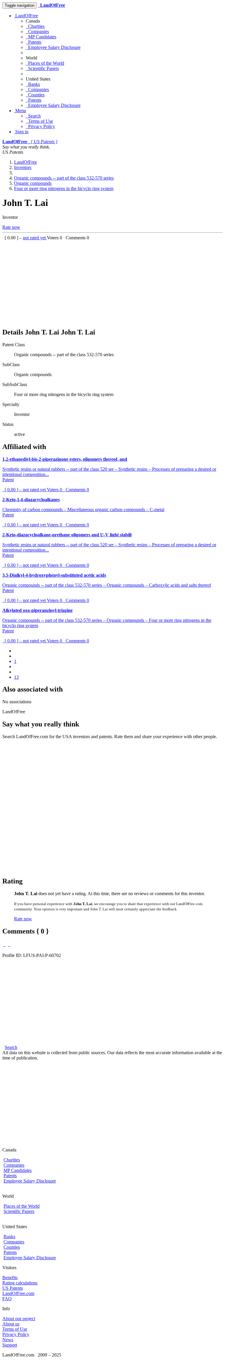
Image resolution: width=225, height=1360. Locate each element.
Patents (33, 42)
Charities (35, 26)
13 (16, 677)
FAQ (7, 1298)
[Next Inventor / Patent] (9, 944)
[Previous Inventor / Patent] (4, 944)
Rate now (11, 227)
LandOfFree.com (18, 1293)
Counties (35, 94)
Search (33, 115)
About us (10, 1323)
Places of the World (45, 63)
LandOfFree (26, 15)
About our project (18, 1318)
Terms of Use (39, 121)
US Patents (12, 1288)
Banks (33, 84)
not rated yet (35, 237)
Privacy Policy (40, 126)
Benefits (10, 1277)
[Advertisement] (112, 281)
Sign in (21, 131)
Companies (37, 31)
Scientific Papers (42, 68)
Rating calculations (20, 1282)
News (7, 1339)
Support (9, 1344)
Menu (20, 110)
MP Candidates (41, 36)
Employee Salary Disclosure (53, 47)
